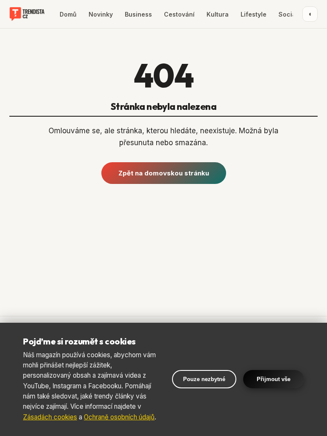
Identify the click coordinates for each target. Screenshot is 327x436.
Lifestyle (254, 14)
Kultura (218, 14)
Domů (68, 14)
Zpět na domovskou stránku (163, 173)
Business (138, 14)
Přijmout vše (273, 379)
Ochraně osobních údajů (119, 417)
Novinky (101, 14)
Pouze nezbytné (204, 379)
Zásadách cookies (50, 417)
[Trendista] (27, 14)
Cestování (179, 14)
